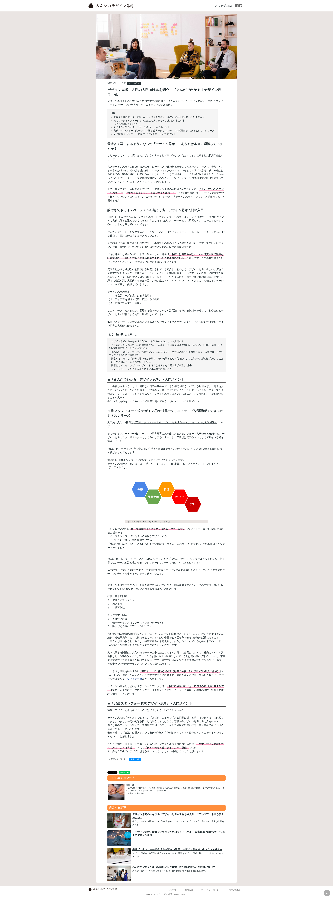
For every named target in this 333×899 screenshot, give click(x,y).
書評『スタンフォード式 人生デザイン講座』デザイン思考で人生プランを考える (177, 849)
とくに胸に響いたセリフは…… (127, 124)
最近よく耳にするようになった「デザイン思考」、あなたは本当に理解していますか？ (159, 117)
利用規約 (189, 890)
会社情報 (172, 890)
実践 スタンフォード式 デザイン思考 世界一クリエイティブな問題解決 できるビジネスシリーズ (164, 130)
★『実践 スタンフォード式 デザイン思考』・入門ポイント (145, 134)
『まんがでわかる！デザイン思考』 (136, 217)
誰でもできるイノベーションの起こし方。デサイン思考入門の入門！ (150, 120)
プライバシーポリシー (211, 890)
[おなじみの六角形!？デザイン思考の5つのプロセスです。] (166, 498)
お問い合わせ (235, 890)
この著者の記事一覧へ (135, 793)
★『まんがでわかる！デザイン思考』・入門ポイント (142, 127)
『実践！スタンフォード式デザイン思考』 (149, 193)
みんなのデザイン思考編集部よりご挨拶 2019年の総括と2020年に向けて (174, 867)
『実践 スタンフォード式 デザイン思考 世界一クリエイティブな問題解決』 (175, 422)
